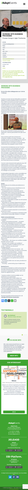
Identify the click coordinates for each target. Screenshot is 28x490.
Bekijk (14, 412)
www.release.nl (14, 444)
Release (14, 381)
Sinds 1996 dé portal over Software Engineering (14, 382)
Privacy (11, 489)
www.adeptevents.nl (15, 434)
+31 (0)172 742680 (6, 60)
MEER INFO (14, 356)
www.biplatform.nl (14, 460)
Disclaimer (16, 489)
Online (3, 68)
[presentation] (3, 23)
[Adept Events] (9, 3)
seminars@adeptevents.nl (8, 58)
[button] (26, 335)
